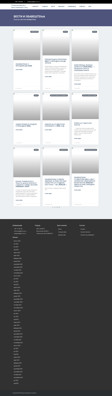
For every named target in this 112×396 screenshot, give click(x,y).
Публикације (72, 6)
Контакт (83, 229)
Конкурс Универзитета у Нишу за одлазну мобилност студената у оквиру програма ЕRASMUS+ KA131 (26, 184)
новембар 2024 (18, 302)
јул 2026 (16, 244)
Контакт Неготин (85, 232)
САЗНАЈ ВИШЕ (19, 69)
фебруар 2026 (18, 258)
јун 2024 (16, 316)
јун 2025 (16, 281)
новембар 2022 (18, 371)
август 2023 (17, 345)
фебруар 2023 (18, 363)
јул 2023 (16, 348)
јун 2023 (16, 351)
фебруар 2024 (18, 328)
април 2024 (17, 322)
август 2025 (17, 276)
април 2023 (17, 357)
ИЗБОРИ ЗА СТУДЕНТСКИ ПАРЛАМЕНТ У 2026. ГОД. (55, 125)
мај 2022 (16, 383)
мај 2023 (16, 354)
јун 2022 (16, 380)
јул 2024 (16, 313)
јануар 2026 (17, 261)
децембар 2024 (18, 299)
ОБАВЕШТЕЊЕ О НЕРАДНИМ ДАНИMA (24, 65)
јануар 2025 (17, 296)
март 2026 (16, 255)
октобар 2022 (17, 374)
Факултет (36, 6)
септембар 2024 (18, 308)
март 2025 (16, 290)
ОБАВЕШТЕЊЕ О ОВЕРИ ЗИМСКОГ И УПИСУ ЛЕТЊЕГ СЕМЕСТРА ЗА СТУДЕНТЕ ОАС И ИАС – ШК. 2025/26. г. (56, 182)
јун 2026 (16, 247)
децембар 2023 (18, 334)
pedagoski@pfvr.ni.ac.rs (33, 1)
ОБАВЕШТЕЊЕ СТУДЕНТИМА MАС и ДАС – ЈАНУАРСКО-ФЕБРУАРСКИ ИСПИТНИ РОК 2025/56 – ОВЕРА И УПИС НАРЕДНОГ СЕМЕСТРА (84, 181)
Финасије (61, 6)
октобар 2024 (17, 305)
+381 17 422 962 (19, 1)
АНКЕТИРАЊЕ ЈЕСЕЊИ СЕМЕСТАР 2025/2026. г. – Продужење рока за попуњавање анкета (84, 67)
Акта (90, 6)
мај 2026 (16, 249)
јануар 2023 (17, 366)
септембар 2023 (18, 342)
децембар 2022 (18, 369)
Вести (53, 6)
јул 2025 (16, 278)
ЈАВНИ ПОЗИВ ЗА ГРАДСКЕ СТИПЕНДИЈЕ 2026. (26, 125)
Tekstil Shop (44, 393)
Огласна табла (62, 232)
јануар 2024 (17, 331)
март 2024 (16, 325)
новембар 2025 (18, 267)
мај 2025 (16, 284)
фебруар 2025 (18, 293)
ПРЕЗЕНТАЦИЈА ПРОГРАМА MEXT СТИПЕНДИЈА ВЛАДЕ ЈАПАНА (56, 61)
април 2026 (17, 252)
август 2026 (17, 241)
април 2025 (17, 287)
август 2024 (17, 310)
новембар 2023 (18, 337)
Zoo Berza (50, 393)
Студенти (45, 6)
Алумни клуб (62, 235)
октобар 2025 (17, 270)
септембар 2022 (18, 377)
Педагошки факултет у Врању (28, 393)
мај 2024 (16, 319)
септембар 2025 (18, 273)
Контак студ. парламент (87, 235)
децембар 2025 (18, 264)
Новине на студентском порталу (83, 124)
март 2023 (16, 360)
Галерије (82, 6)
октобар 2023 (17, 339)
